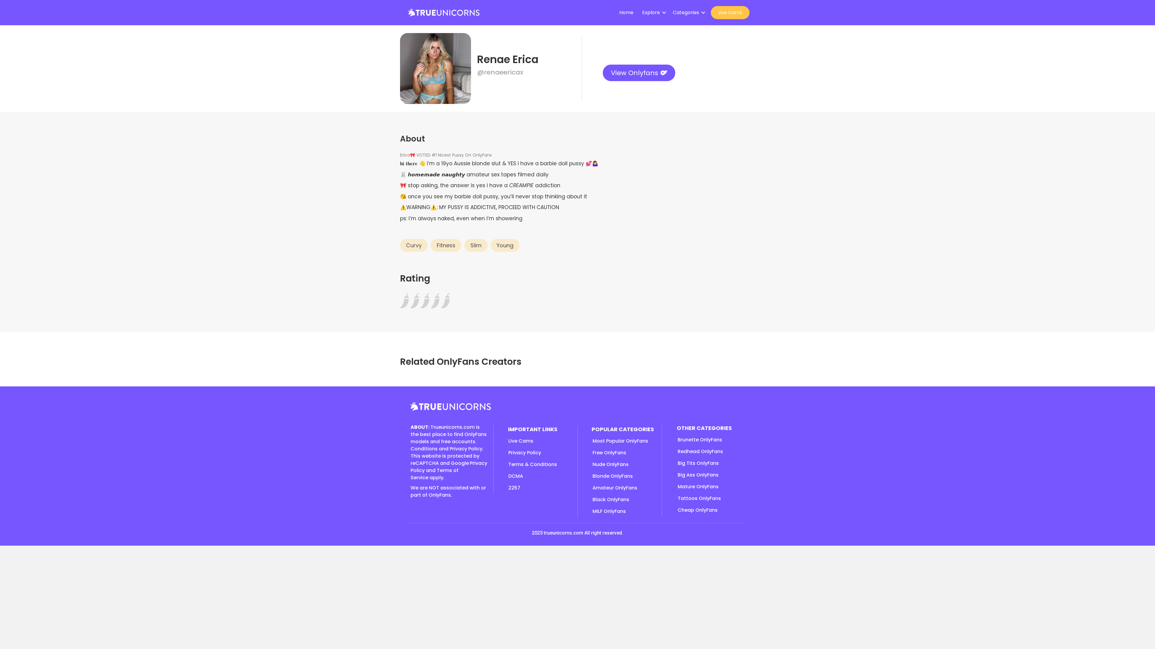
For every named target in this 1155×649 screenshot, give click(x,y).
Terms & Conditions (532, 464)
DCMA (515, 476)
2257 (514, 487)
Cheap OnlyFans (698, 510)
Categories (686, 12)
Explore (651, 12)
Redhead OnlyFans (700, 451)
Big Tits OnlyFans (698, 463)
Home (626, 12)
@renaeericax (500, 72)
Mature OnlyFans (698, 486)
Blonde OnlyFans (613, 476)
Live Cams (730, 12)
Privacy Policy (524, 452)
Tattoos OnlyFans (699, 498)
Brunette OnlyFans (700, 439)
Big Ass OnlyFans (698, 474)
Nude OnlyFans (611, 464)
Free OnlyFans (609, 452)
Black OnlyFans (611, 499)
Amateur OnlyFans (615, 487)
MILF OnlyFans (609, 511)
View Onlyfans (634, 73)
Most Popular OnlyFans (620, 440)
